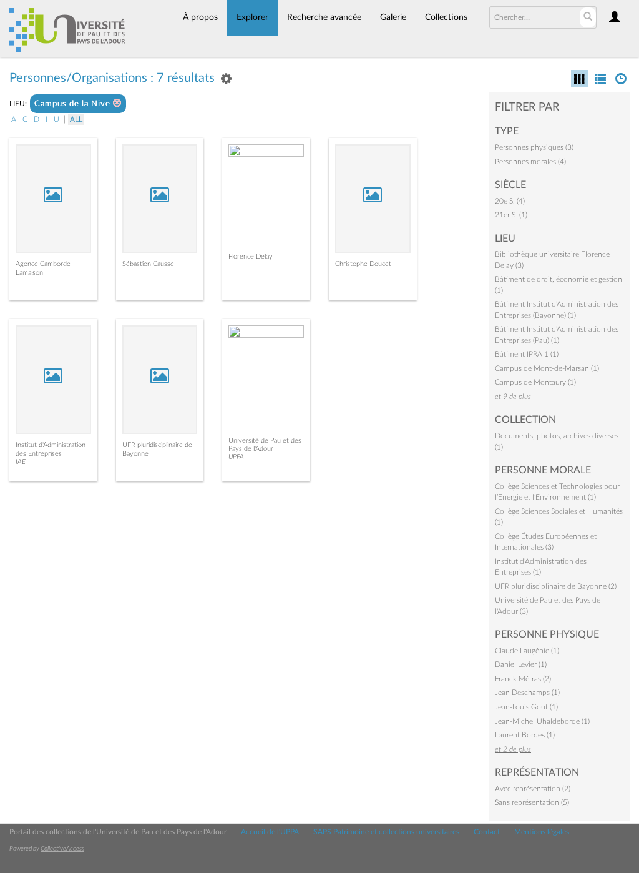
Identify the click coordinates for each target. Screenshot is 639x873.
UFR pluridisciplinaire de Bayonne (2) (556, 586)
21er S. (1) (511, 215)
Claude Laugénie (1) (527, 650)
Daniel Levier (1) (521, 664)
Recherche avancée (324, 17)
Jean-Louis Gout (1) (526, 707)
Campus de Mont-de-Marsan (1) (547, 368)
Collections (446, 17)
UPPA (236, 456)
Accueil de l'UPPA (270, 832)
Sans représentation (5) (532, 802)
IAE (21, 461)
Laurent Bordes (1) (525, 735)
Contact (487, 832)
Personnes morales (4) (530, 161)
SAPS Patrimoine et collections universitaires (386, 832)
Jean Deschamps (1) (527, 692)
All (76, 119)
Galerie (393, 17)
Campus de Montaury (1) (535, 382)
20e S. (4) (510, 201)
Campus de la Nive (73, 104)
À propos (200, 17)
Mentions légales (541, 832)
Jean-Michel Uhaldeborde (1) (542, 721)
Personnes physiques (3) (534, 147)
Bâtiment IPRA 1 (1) (527, 354)
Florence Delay (250, 256)
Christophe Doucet (363, 263)
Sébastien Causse (148, 263)
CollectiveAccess (62, 849)
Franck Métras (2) (523, 679)
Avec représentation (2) (532, 788)
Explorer (252, 17)
